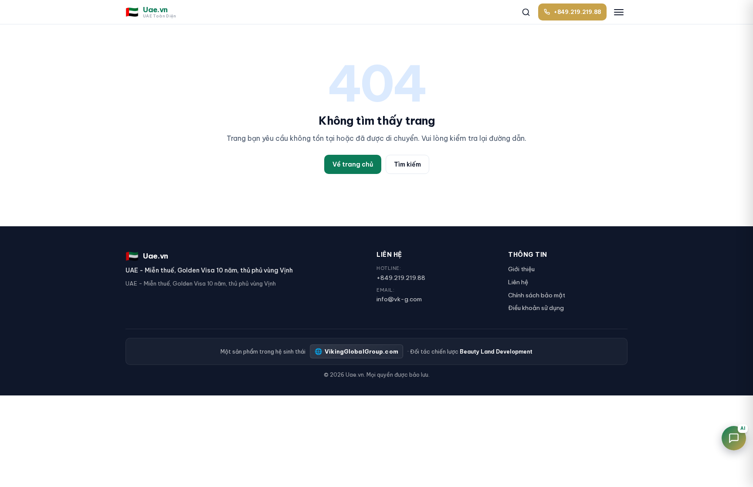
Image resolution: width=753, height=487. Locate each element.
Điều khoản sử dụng (536, 308)
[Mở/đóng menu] (619, 12)
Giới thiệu (521, 269)
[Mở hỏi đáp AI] (734, 438)
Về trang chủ (352, 164)
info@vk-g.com (399, 299)
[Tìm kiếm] (526, 12)
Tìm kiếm (407, 164)
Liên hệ (518, 282)
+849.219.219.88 (400, 278)
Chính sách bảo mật (536, 295)
